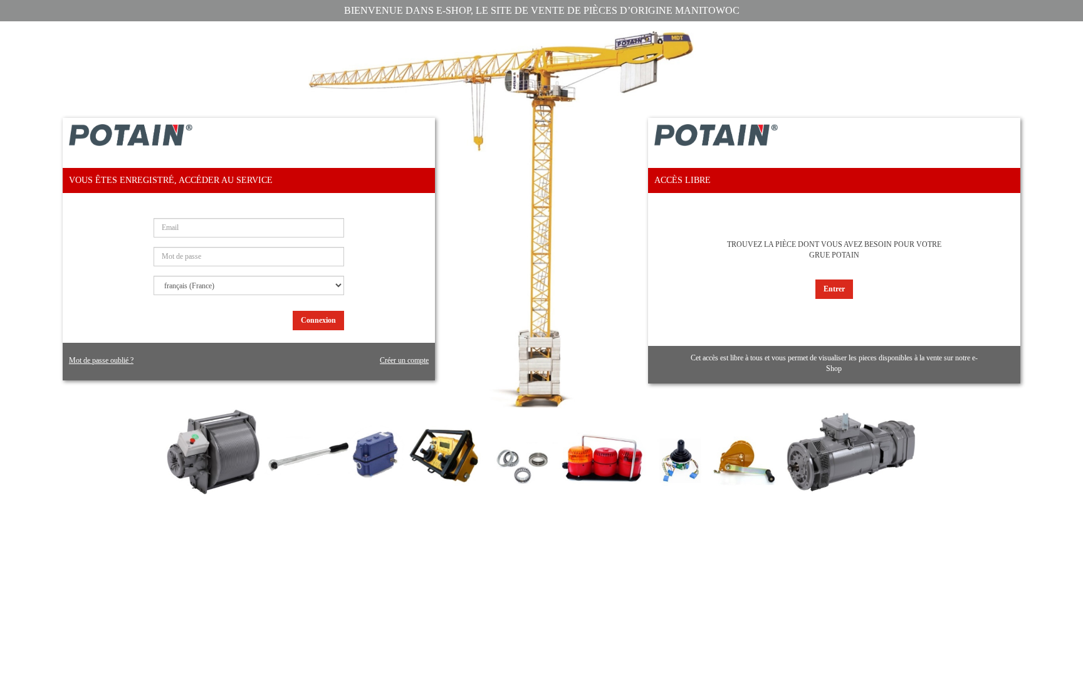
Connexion (318, 320)
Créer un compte (404, 360)
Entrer (834, 289)
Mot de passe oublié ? (101, 360)
